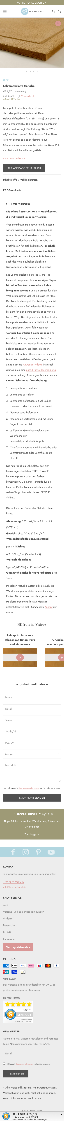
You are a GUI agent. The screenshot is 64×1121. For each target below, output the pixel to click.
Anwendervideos (32, 364)
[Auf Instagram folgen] (26, 852)
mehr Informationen (14, 158)
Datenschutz (10, 925)
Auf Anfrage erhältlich (24, 168)
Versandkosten (28, 96)
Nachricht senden (32, 797)
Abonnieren (16, 1073)
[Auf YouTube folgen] (51, 852)
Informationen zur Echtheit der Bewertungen (29, 1119)
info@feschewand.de (14, 887)
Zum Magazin (32, 834)
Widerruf (8, 918)
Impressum (9, 939)
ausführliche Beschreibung (41, 370)
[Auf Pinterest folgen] (38, 852)
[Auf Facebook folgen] (13, 852)
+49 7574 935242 (13, 882)
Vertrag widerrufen (18, 947)
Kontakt (49, 607)
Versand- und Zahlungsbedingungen (23, 912)
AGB (5, 905)
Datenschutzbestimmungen (28, 788)
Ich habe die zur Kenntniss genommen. (33, 788)
